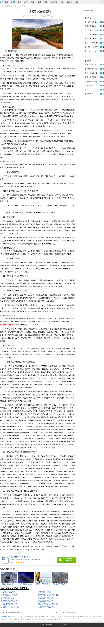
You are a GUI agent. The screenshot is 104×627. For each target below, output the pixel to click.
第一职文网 (9, 619)
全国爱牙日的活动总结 (46, 607)
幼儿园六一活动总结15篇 (10, 607)
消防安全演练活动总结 (9, 595)
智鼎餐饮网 (28, 619)
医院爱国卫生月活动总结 (14, 612)
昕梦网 (22, 619)
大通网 (82, 616)
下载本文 (50, 16)
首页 (19, 2)
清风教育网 (42, 619)
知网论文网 (56, 616)
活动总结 (23, 6)
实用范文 (54, 2)
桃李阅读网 (69, 616)
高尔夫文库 (35, 619)
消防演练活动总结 (44, 592)
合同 (39, 2)
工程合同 (90, 85)
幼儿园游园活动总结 (45, 598)
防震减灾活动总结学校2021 (48, 595)
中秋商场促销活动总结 (9, 601)
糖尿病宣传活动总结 (8, 598)
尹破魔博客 (15, 616)
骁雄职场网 (16, 619)
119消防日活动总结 (8, 592)
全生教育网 (50, 619)
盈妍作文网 (37, 616)
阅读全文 (43, 16)
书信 (45, 2)
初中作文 (90, 94)
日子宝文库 (88, 616)
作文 (62, 2)
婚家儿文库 (49, 624)
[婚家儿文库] (7, 2)
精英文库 (62, 616)
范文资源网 (95, 616)
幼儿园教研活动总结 (45, 601)
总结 (26, 2)
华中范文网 (49, 616)
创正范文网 (57, 619)
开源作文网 (23, 616)
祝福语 (69, 2)
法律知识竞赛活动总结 (9, 604)
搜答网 (3, 619)
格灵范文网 (76, 616)
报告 (32, 2)
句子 (76, 2)
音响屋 (9, 616)
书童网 (43, 616)
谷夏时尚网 (30, 616)
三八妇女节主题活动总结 (66, 612)
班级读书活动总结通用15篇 (48, 604)
